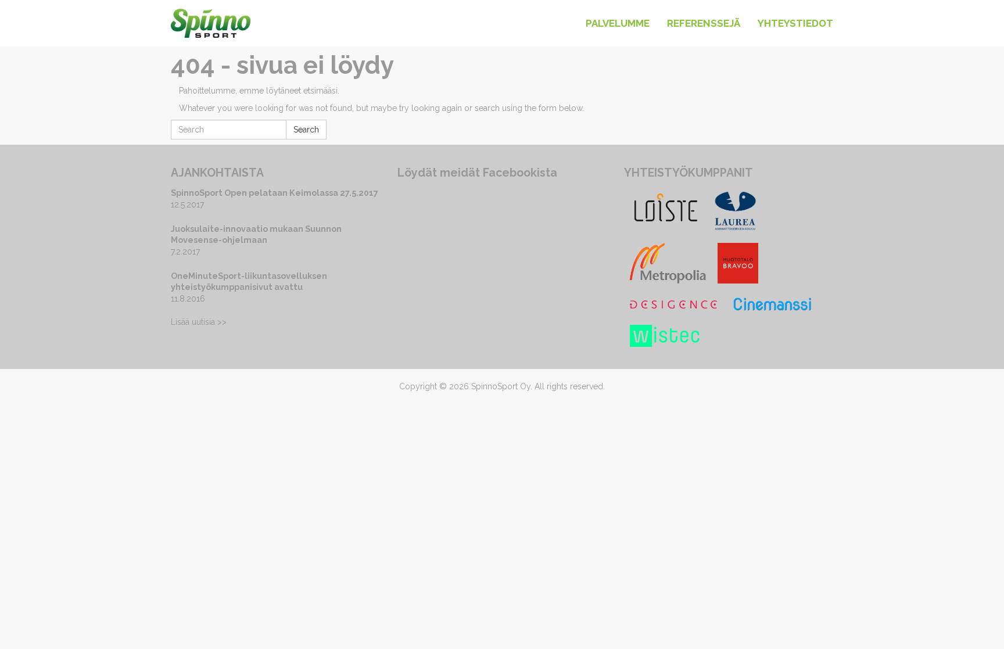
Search (306, 129)
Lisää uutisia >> (199, 322)
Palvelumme (618, 23)
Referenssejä (703, 23)
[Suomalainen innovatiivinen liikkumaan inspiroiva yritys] (210, 14)
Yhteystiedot (795, 23)
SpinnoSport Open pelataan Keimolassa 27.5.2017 (274, 193)
